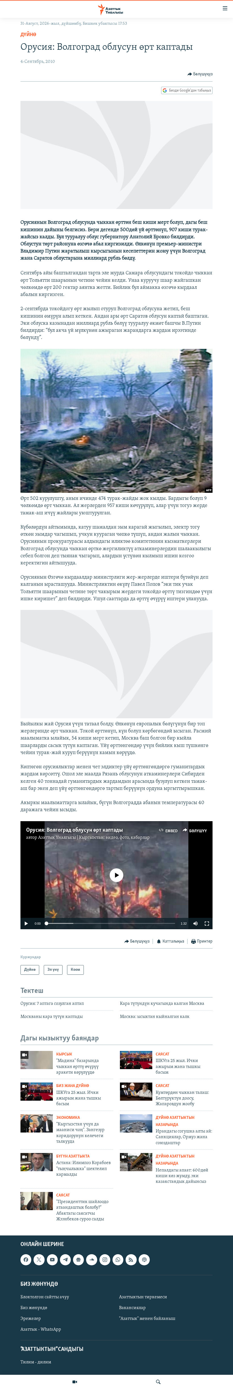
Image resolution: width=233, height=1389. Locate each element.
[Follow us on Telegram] (65, 1259)
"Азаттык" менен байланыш (147, 1318)
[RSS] (131, 1259)
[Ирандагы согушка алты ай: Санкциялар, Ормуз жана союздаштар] (136, 1123)
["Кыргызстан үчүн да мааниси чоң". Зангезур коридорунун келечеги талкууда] (36, 1123)
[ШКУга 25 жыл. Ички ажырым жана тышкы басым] (136, 1060)
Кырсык (64, 1054)
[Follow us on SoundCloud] (91, 1259)
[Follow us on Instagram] (104, 1259)
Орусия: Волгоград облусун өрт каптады (74, 830)
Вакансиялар (132, 1308)
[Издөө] (158, 1382)
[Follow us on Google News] (78, 1259)
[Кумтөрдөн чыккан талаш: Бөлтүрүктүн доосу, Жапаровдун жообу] (136, 1091)
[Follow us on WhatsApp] (118, 1259)
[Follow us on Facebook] (25, 1259)
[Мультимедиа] (74, 1382)
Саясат (162, 1054)
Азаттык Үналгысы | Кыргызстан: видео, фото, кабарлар (94, 837)
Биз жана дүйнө (72, 1086)
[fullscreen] (207, 923)
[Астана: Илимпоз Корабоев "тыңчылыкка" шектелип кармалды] (36, 1162)
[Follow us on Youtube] (52, 1259)
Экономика (68, 1118)
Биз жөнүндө (33, 1308)
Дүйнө (28, 35)
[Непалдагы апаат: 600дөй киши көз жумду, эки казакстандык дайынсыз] (136, 1162)
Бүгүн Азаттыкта (73, 1156)
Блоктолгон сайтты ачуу (44, 1297)
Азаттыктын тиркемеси (143, 1297)
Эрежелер (30, 1318)
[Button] (200, 74)
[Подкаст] (144, 1259)
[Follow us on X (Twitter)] (39, 1259)
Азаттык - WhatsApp (40, 1329)
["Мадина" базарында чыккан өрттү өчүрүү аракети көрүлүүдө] (36, 1060)
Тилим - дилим (35, 1362)
